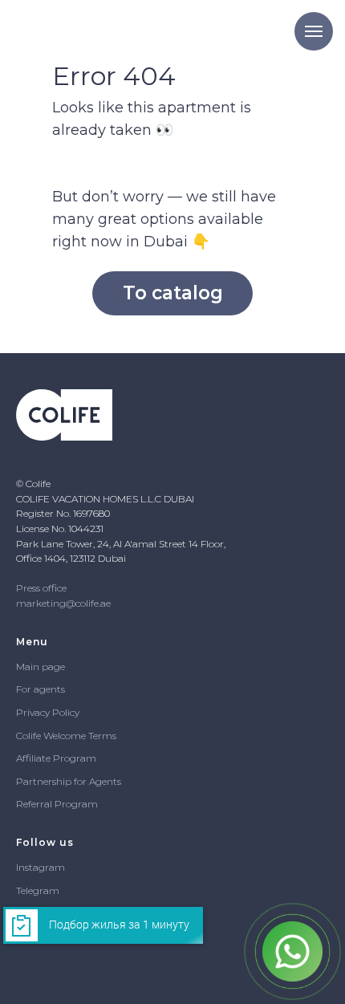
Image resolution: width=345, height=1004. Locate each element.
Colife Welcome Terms (66, 736)
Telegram (37, 890)
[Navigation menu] (314, 31)
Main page (40, 667)
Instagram (40, 867)
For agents (40, 689)
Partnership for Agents (68, 781)
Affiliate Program (56, 758)
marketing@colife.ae (63, 603)
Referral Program (57, 804)
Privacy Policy (47, 712)
